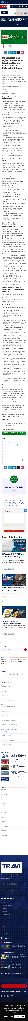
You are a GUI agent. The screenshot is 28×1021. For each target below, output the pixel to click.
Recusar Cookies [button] (8, 1016)
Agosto (4, 821)
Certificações (6, 687)
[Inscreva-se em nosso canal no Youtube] (12, 995)
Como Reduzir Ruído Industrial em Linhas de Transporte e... (18, 956)
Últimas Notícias (6, 914)
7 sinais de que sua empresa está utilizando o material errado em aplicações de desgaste (13, 589)
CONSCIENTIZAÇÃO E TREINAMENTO (13, 454)
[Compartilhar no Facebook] (5, 52)
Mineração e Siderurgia (9, 740)
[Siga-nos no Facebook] (1, 995)
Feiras (4, 691)
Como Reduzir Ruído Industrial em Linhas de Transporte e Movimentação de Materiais (13, 621)
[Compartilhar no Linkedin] (14, 52)
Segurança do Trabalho (9, 720)
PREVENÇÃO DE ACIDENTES (11, 448)
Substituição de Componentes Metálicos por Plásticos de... (18, 966)
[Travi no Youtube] (17, 674)
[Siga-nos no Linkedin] (8, 995)
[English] (25, 13)
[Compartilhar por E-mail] (22, 52)
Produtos (5, 908)
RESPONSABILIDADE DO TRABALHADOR (13, 460)
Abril (3, 803)
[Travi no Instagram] (14, 674)
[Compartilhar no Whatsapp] (10, 52)
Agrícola (5, 731)
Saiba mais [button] (14, 1012)
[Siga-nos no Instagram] (5, 995)
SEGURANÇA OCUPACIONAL (11, 445)
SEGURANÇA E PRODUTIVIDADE (11, 463)
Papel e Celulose (7, 744)
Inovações (5, 696)
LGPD (4, 926)
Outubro (4, 831)
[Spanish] (18, 13)
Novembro (5, 835)
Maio (3, 808)
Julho (4, 817)
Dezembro (5, 840)
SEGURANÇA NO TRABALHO (11, 442)
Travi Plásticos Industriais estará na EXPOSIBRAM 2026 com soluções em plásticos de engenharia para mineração (13, 556)
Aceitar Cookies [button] (19, 1016)
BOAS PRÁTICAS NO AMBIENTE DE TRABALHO (14, 457)
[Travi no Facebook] (6, 674)
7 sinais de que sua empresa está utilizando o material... (18, 946)
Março (4, 799)
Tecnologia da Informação (10, 724)
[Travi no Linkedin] (10, 674)
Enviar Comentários (14, 531)
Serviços (5, 911)
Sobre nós (5, 902)
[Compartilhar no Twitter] (18, 52)
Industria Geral (7, 735)
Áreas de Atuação (7, 905)
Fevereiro (5, 794)
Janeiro (4, 790)
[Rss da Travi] (21, 674)
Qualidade (5, 715)
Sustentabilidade (22, 24)
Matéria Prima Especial (9, 706)
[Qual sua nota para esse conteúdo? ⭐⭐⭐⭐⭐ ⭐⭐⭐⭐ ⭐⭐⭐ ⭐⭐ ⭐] (14, 526)
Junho (4, 812)
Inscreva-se (14, 986)
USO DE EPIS (7, 451)
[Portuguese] (15, 13)
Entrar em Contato (7, 917)
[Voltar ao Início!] (3, 7)
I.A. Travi (7, 2)
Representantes (6, 920)
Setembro (5, 826)
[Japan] (22, 13)
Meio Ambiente (6, 711)
